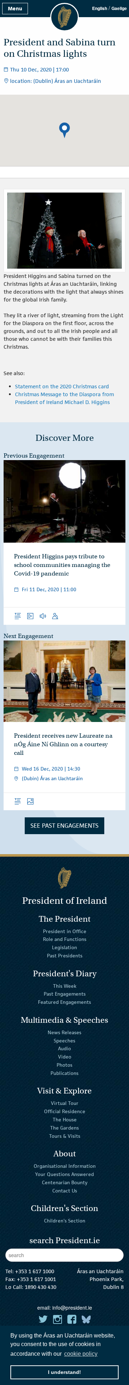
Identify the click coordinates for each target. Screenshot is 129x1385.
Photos (64, 1065)
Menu (15, 8)
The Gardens (64, 1128)
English (99, 8)
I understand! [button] (64, 1372)
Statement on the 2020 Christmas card (62, 386)
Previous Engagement (34, 455)
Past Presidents (64, 955)
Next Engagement (28, 636)
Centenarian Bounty (64, 1182)
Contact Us (64, 1190)
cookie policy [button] (80, 1354)
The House (65, 1119)
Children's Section (64, 1220)
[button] (64, 130)
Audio (64, 1048)
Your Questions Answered (64, 1174)
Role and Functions (64, 939)
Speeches (64, 1040)
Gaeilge (119, 8)
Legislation (64, 947)
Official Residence (64, 1111)
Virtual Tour (64, 1103)
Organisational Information (65, 1166)
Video (64, 1056)
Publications (64, 1073)
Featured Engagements (64, 1002)
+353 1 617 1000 (34, 1271)
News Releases (64, 1032)
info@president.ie (72, 1307)
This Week (64, 985)
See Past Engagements (64, 825)
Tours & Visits (64, 1135)
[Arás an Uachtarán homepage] (64, 877)
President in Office (64, 931)
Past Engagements (65, 994)
